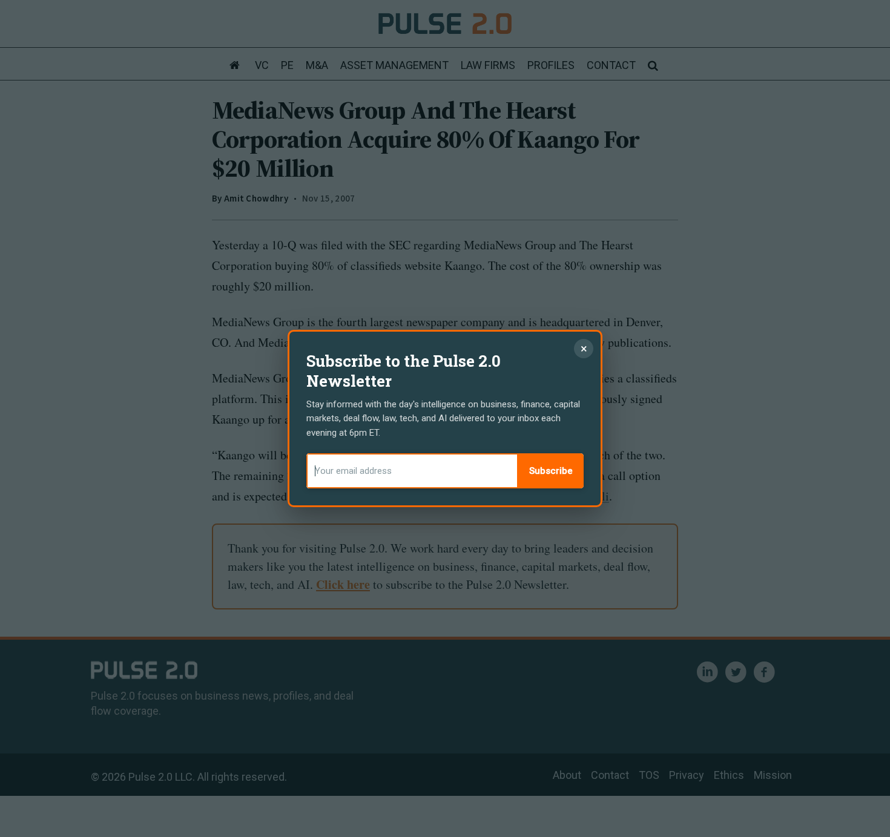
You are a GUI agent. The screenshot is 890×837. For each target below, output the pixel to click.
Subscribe (551, 470)
